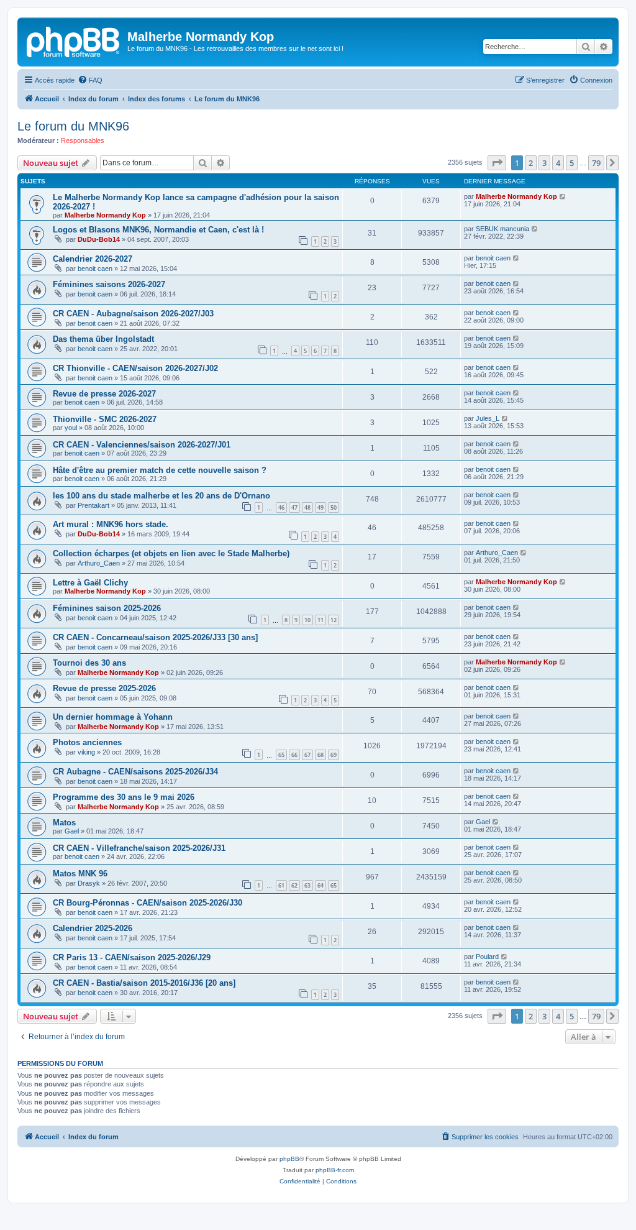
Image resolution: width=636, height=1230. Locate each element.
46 (281, 507)
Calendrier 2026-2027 (92, 259)
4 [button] (558, 162)
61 (281, 885)
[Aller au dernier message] (563, 196)
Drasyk (89, 883)
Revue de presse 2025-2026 (104, 688)
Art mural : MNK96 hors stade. (110, 524)
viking (86, 752)
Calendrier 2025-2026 (92, 928)
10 (307, 620)
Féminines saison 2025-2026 (107, 608)
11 (320, 620)
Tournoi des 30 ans (89, 663)
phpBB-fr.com (335, 1170)
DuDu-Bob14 (99, 239)
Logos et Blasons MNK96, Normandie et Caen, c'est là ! (158, 229)
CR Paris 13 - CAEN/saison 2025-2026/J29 (132, 957)
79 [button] (596, 162)
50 (333, 507)
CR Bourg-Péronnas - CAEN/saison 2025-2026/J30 (147, 902)
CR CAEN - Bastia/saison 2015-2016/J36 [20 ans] (144, 983)
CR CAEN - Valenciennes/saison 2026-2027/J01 (141, 444)
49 (320, 507)
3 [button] (544, 162)
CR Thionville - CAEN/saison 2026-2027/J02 (135, 368)
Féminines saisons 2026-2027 (109, 284)
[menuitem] (90, 80)
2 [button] (531, 162)
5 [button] (572, 162)
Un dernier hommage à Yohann (113, 717)
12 (333, 620)
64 (320, 885)
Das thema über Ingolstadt (103, 339)
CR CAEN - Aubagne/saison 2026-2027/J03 (133, 313)
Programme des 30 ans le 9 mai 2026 (123, 797)
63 (307, 885)
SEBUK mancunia (502, 228)
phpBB (289, 1158)
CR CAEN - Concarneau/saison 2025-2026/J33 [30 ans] (155, 637)
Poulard (487, 956)
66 (294, 755)
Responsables (82, 140)
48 (307, 507)
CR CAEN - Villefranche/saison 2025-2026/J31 (139, 848)
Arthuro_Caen (99, 563)
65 (281, 755)
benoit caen (95, 268)
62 (294, 885)
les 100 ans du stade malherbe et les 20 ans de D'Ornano (161, 495)
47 (294, 507)
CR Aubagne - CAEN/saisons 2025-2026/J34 (135, 771)
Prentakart (93, 505)
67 (307, 755)
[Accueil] (73, 40)
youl (71, 427)
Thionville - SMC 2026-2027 (105, 419)
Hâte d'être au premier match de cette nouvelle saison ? (159, 470)
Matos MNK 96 (80, 873)
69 (333, 755)
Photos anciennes (87, 742)
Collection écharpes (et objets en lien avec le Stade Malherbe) (171, 553)
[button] (497, 162)
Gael (72, 831)
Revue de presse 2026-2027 (104, 393)
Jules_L (487, 418)
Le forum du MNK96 (73, 126)
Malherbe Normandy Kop (105, 215)
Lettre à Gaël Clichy (90, 582)
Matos (64, 822)
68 (320, 755)
